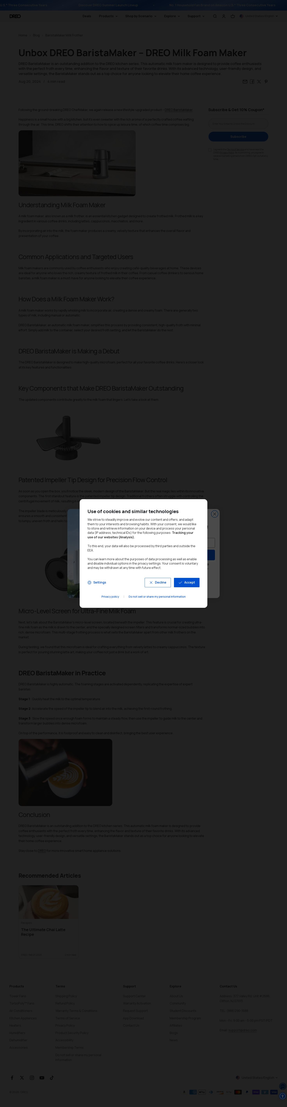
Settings (99, 582)
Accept (189, 582)
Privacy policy (110, 596)
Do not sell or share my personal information (157, 596)
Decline (160, 582)
